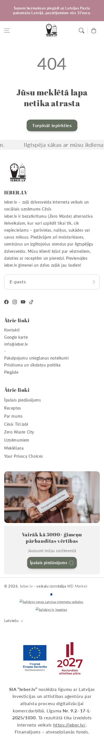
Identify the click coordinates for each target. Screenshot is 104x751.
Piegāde (11, 372)
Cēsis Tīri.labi (16, 424)
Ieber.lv (26, 586)
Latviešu (11, 620)
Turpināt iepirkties (52, 125)
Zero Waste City (19, 432)
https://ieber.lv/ (69, 724)
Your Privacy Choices (23, 456)
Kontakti (12, 330)
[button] (7, 30)
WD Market (77, 586)
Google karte (16, 337)
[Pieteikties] (94, 281)
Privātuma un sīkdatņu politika (32, 365)
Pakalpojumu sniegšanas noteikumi (36, 358)
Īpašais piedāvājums (22, 400)
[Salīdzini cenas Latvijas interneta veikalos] (51, 602)
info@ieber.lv (16, 344)
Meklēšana (14, 448)
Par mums (13, 416)
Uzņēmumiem (16, 440)
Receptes (12, 408)
